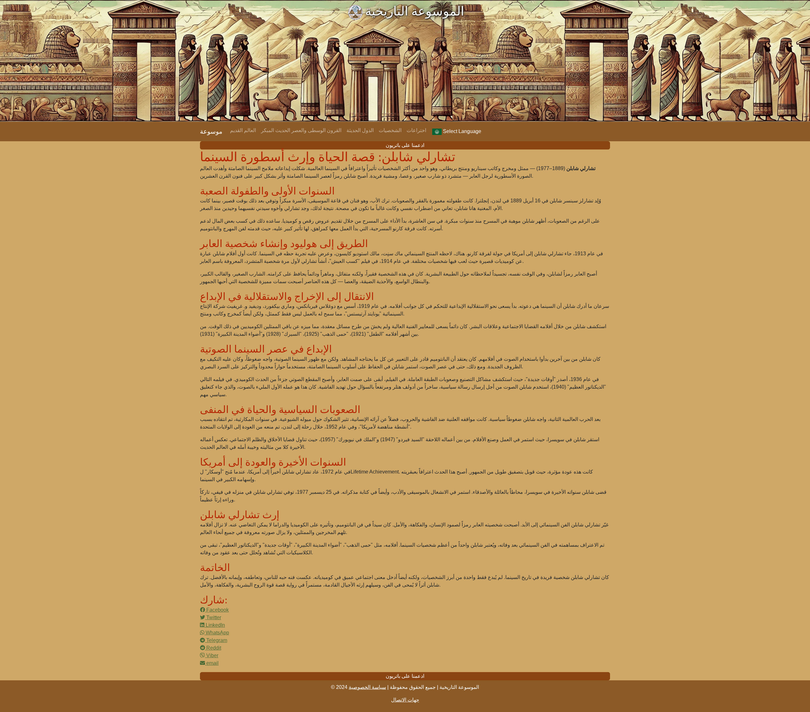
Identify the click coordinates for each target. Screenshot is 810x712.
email (212, 663)
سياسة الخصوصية (367, 687)
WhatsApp (216, 632)
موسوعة (211, 131)
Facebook (217, 610)
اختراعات (416, 130)
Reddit (213, 648)
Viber (211, 655)
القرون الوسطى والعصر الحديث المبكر (301, 130)
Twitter (213, 617)
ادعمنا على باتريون (405, 145)
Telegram (216, 640)
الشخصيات (390, 130)
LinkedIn (214, 625)
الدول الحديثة (360, 130)
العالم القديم (243, 130)
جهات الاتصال (405, 699)
